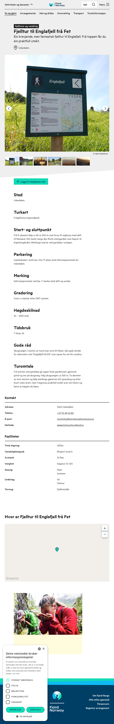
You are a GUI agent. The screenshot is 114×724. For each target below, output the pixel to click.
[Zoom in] (105, 528)
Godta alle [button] (15, 709)
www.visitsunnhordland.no (70, 425)
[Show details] (57, 549)
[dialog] (25, 683)
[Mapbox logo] (12, 578)
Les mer (16, 673)
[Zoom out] (105, 534)
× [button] (43, 649)
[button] (25, 716)
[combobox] (39, 648)
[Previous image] (9, 108)
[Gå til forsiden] (57, 4)
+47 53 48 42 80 (65, 412)
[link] (101, 695)
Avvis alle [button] (35, 709)
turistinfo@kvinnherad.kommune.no (75, 418)
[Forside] (57, 701)
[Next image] (105, 108)
